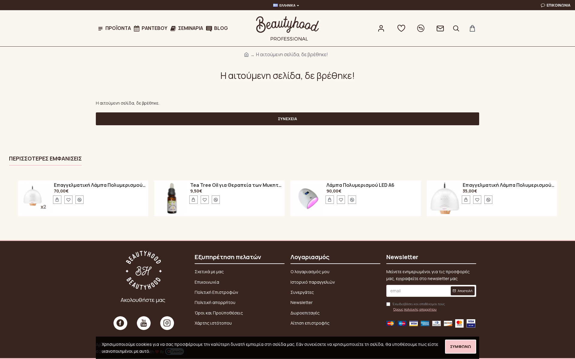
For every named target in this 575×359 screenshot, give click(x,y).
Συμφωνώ (460, 346)
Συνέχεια (287, 118)
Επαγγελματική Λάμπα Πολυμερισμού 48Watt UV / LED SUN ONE (100, 185)
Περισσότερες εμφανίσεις (45, 158)
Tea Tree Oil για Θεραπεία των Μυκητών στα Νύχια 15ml (236, 185)
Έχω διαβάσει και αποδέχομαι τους (418, 306)
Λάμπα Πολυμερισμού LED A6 (360, 185)
